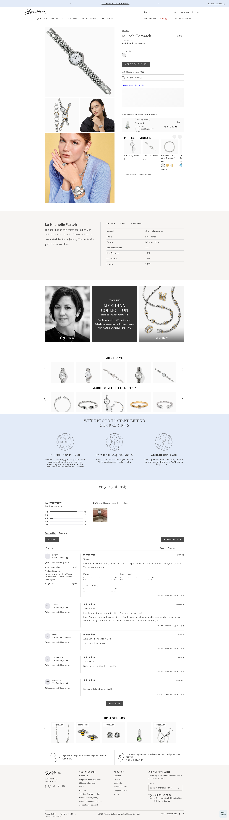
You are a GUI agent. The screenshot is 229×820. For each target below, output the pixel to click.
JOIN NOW (67, 759)
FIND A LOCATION (135, 760)
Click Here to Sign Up (162, 801)
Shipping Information (87, 783)
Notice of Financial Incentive (90, 801)
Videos (116, 794)
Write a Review (175, 540)
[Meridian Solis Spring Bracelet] (139, 402)
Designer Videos (120, 790)
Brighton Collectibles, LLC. (114, 814)
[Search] (174, 12)
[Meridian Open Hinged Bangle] (88, 402)
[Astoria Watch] (113, 372)
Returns (82, 787)
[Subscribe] (178, 788)
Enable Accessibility (216, 3)
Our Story (117, 776)
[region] (100, 515)
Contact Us (83, 776)
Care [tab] (123, 223)
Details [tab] (111, 223)
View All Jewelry (145, 175)
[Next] (157, 3)
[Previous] (71, 3)
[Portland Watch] (164, 372)
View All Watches (130, 175)
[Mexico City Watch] (62, 372)
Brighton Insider (120, 787)
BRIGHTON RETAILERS (169, 814)
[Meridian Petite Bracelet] (62, 402)
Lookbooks (118, 783)
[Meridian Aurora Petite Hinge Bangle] (164, 402)
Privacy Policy (50, 814)
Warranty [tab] (136, 223)
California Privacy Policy (88, 798)
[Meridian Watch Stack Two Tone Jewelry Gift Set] (113, 402)
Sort (162, 548)
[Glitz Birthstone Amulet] (139, 732)
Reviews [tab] (50, 533)
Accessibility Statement (88, 805)
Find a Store (184, 12)
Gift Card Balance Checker (89, 794)
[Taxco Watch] (88, 372)
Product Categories (53, 816)
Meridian (125, 30)
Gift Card (82, 790)
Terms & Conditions (68, 814)
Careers (117, 779)
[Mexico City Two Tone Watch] (139, 372)
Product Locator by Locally (133, 85)
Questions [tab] (62, 533)
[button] (43, 18)
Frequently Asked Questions (90, 779)
